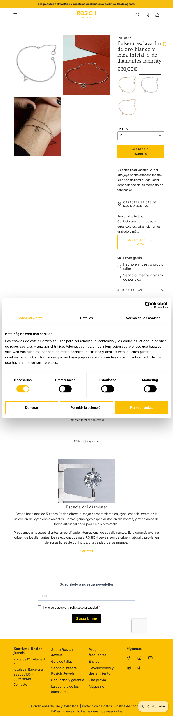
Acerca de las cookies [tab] (143, 318)
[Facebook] (129, 658)
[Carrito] (157, 15)
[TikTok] (139, 668)
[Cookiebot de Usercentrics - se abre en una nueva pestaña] (148, 305)
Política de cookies (128, 706)
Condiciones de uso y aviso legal (55, 706)
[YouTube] (150, 658)
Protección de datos (97, 706)
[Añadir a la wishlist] (164, 44)
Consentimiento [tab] (30, 318)
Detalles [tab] (86, 318)
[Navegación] (15, 15)
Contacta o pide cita (141, 242)
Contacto (20, 684)
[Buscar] (137, 15)
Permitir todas (141, 407)
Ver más (86, 551)
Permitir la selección (86, 407)
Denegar (31, 407)
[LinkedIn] (129, 668)
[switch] (65, 388)
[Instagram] (139, 658)
